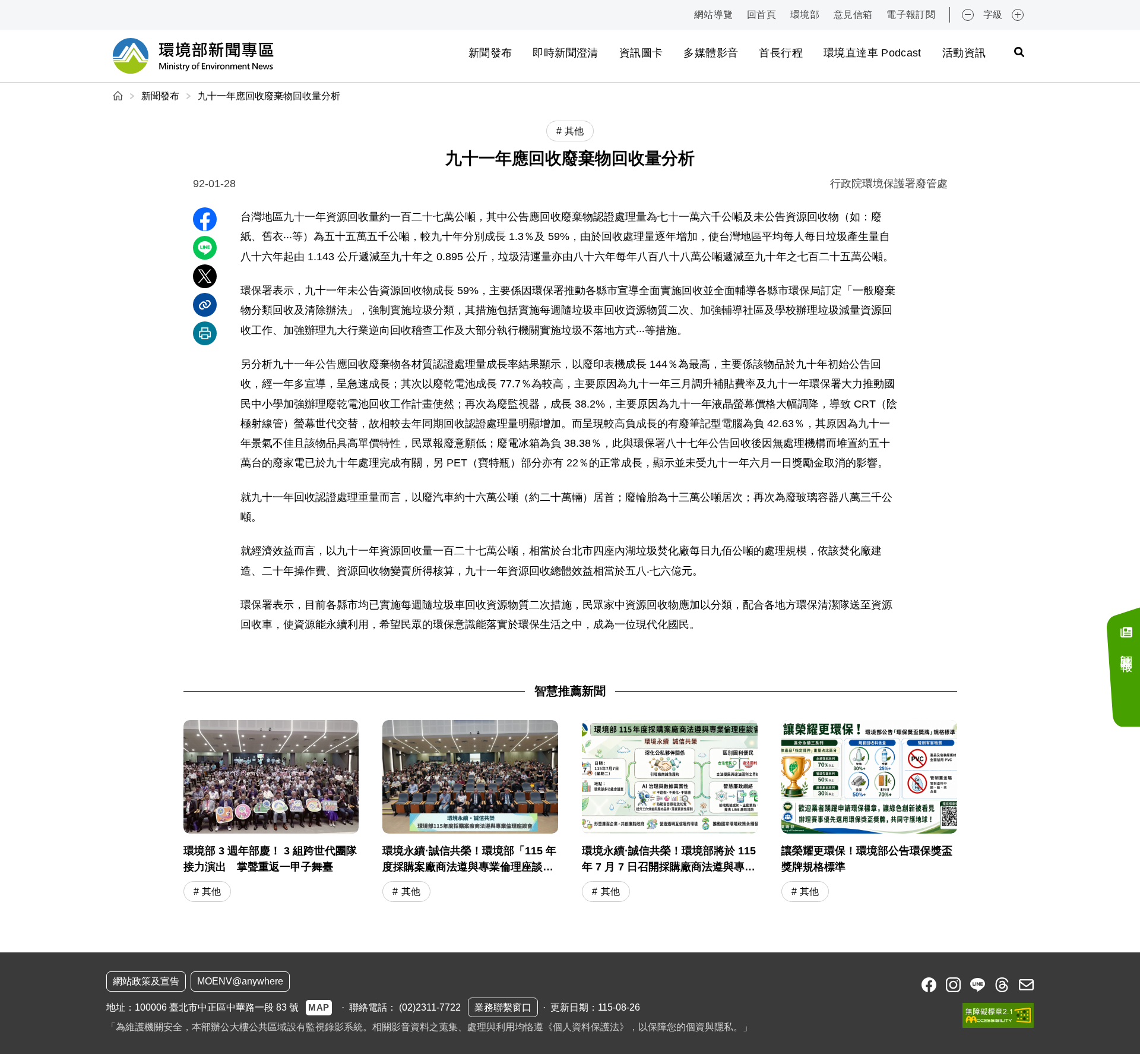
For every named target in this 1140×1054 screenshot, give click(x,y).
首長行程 (780, 53)
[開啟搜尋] (1019, 52)
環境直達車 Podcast (873, 53)
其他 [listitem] (574, 131)
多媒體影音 (710, 53)
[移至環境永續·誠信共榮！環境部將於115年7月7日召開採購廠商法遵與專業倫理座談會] (670, 812)
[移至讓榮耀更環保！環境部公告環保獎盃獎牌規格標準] (869, 812)
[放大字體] (1018, 15)
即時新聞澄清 (565, 53)
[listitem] (929, 984)
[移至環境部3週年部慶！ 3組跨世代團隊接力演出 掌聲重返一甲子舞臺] (271, 812)
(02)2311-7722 (430, 1007)
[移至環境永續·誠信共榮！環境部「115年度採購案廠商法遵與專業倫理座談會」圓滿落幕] (470, 812)
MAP (319, 1007)
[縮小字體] (968, 15)
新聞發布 (490, 53)
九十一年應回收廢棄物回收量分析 (269, 96)
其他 (211, 891)
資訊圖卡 (641, 53)
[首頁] (119, 96)
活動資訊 (964, 53)
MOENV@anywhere (240, 981)
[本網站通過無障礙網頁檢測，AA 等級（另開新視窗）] (998, 1015)
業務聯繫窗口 (502, 1007)
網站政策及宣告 (146, 981)
